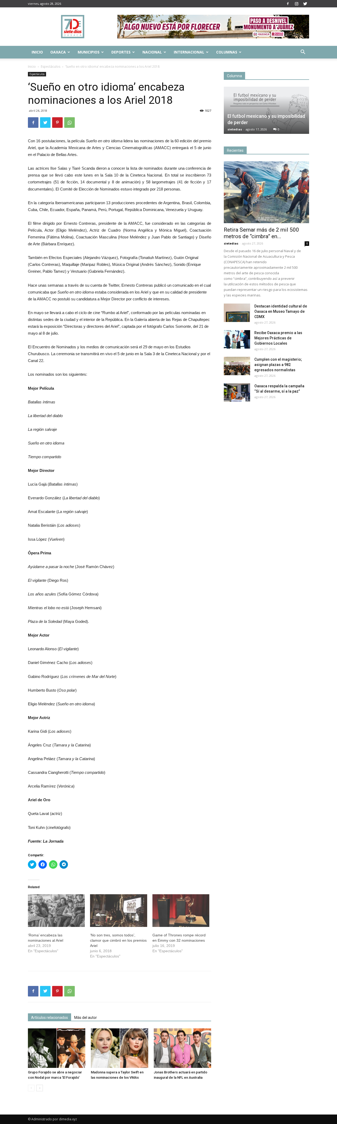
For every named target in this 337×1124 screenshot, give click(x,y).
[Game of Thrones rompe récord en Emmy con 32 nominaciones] (180, 910)
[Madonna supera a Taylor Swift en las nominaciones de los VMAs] (119, 1048)
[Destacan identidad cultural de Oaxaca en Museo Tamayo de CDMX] (237, 313)
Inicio (37, 52)
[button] (302, 52)
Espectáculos (50, 66)
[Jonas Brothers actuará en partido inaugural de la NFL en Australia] (182, 1048)
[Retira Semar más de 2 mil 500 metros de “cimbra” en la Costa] (266, 192)
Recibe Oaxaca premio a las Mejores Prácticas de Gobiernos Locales (278, 338)
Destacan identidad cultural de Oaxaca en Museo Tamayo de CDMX (280, 311)
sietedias (234, 129)
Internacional (189, 52)
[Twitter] (305, 3)
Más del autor (85, 1017)
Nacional (152, 52)
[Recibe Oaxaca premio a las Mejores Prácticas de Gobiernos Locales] (237, 339)
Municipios (89, 52)
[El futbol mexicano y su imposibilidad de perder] (266, 110)
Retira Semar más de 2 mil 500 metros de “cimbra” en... (261, 233)
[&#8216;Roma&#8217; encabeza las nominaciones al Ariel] (56, 910)
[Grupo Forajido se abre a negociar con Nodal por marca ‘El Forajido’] (56, 1048)
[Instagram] (296, 3)
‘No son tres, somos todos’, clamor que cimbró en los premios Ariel (118, 940)
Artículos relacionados (49, 1017)
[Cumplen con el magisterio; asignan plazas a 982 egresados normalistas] (237, 366)
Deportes (121, 52)
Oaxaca (58, 52)
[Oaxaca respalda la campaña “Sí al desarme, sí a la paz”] (237, 392)
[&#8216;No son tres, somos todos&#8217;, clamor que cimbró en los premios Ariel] (118, 910)
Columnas (226, 52)
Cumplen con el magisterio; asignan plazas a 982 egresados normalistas (278, 364)
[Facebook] (288, 3)
